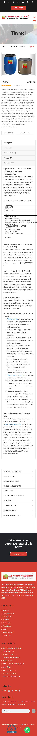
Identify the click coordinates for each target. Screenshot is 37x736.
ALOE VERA (7, 501)
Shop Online (25, 133)
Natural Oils (6, 623)
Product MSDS (9, 163)
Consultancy (7, 626)
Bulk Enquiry (8, 133)
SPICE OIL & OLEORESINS (12, 486)
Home (3, 47)
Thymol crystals (12, 319)
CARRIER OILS (8, 491)
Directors (6, 620)
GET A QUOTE (18, 8)
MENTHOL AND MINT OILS (12, 471)
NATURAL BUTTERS (10, 505)
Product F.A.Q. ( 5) (10, 153)
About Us (6, 610)
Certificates (7, 616)
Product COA (8, 158)
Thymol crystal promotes (15, 375)
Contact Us (6, 635)
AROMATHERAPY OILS (11, 481)
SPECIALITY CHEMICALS (12, 515)
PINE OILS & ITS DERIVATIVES (17, 47)
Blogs (4, 629)
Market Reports (8, 632)
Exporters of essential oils (12, 424)
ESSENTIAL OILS (9, 476)
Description (8, 143)
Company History (8, 613)
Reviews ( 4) (8, 148)
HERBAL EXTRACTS (10, 510)
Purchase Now (19, 554)
